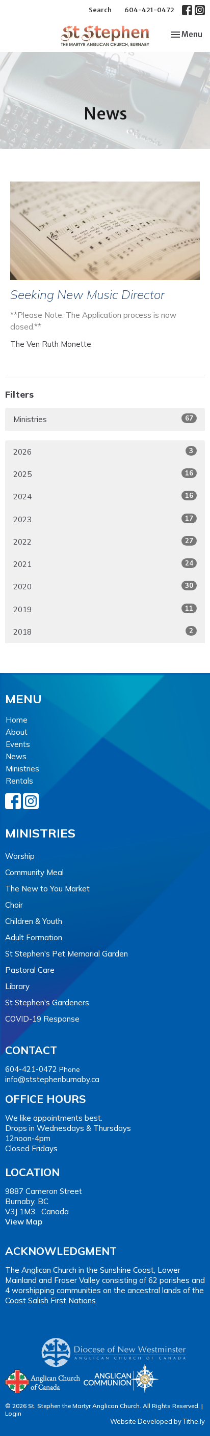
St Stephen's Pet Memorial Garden (66, 954)
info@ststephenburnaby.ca (52, 1079)
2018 (103, 631)
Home (17, 720)
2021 (103, 564)
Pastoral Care (30, 970)
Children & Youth (33, 921)
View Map (23, 1221)
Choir (14, 905)
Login (13, 1413)
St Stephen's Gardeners (47, 1002)
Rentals (19, 781)
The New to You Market (47, 888)
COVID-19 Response (42, 1019)
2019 (103, 609)
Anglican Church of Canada (43, 1380)
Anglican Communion (121, 1378)
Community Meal (34, 872)
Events (18, 744)
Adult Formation (33, 937)
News (16, 756)
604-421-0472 (149, 10)
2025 (103, 474)
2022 (103, 541)
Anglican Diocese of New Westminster (117, 1347)
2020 (103, 586)
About (17, 732)
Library (17, 986)
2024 (103, 496)
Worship (20, 856)
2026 (103, 451)
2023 (103, 519)
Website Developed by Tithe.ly (157, 1421)
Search (100, 10)
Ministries (103, 419)
